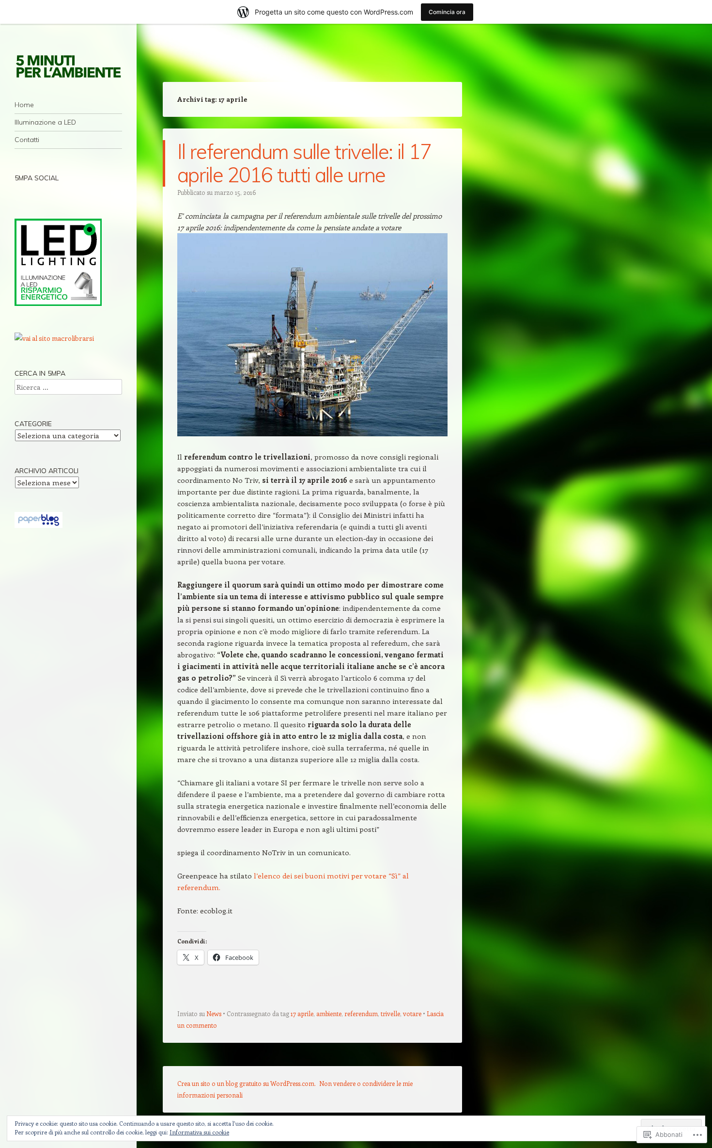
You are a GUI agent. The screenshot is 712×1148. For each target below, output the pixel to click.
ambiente (328, 1013)
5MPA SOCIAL (37, 178)
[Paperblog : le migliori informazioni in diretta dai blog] (38, 525)
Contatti (27, 139)
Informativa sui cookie (199, 1132)
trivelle (390, 1013)
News (213, 1013)
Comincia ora (447, 12)
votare (412, 1013)
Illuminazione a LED (45, 122)
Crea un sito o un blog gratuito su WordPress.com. (246, 1083)
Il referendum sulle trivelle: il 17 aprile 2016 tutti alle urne (304, 163)
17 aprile (302, 1013)
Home (24, 104)
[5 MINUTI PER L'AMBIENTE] (68, 66)
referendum (361, 1013)
